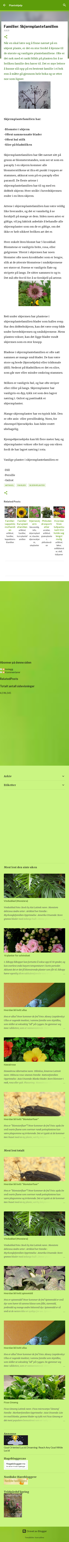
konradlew (39, 1537)
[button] (6, 37)
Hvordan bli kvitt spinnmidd (18, 1293)
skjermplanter (37, 485)
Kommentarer (12, 672)
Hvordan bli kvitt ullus (15, 1010)
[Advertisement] (34, 620)
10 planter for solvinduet (17, 955)
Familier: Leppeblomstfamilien (10, 525)
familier (21, 485)
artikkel (9, 485)
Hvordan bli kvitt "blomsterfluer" (21, 1119)
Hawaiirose (10, 1064)
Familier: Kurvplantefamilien (22, 523)
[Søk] (64, 5)
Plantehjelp (15, 5)
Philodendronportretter (46, 523)
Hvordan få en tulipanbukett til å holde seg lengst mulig (59, 530)
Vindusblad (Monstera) (16, 901)
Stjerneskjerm (34, 522)
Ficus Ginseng (11, 1402)
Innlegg (8, 669)
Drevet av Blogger (36, 1531)
